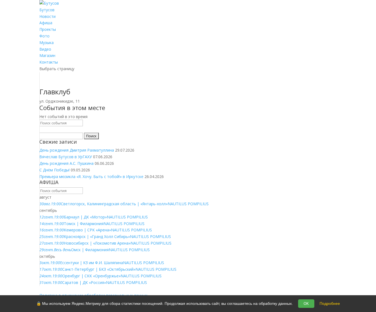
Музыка (46, 42)
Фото (44, 36)
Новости (47, 16)
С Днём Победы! (54, 170)
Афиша (45, 22)
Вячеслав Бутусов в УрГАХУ (65, 156)
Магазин (47, 55)
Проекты (47, 29)
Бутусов (47, 9)
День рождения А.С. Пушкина (66, 163)
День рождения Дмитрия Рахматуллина (76, 150)
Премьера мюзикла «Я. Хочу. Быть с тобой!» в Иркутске (91, 176)
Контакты (48, 62)
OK (306, 304)
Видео (45, 49)
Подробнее (330, 303)
